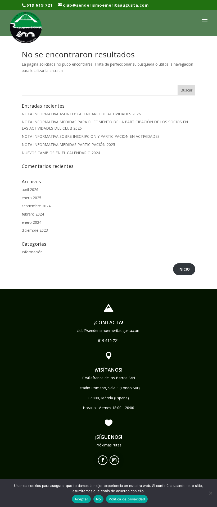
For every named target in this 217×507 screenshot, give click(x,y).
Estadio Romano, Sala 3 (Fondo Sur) (109, 387)
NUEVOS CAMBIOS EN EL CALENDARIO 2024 (61, 152)
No (98, 499)
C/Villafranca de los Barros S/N (108, 377)
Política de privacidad (127, 499)
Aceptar (81, 499)
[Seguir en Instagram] (114, 460)
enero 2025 (31, 197)
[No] (210, 493)
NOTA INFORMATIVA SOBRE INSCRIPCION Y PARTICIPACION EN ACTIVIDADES (91, 136)
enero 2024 (31, 222)
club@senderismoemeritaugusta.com (109, 330)
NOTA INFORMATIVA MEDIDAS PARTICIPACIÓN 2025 (68, 144)
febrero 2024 (33, 214)
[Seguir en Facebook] (102, 460)
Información (32, 251)
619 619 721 (108, 340)
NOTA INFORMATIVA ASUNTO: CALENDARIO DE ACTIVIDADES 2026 (81, 113)
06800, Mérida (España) (108, 397)
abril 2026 (30, 189)
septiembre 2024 (36, 205)
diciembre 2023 (35, 230)
